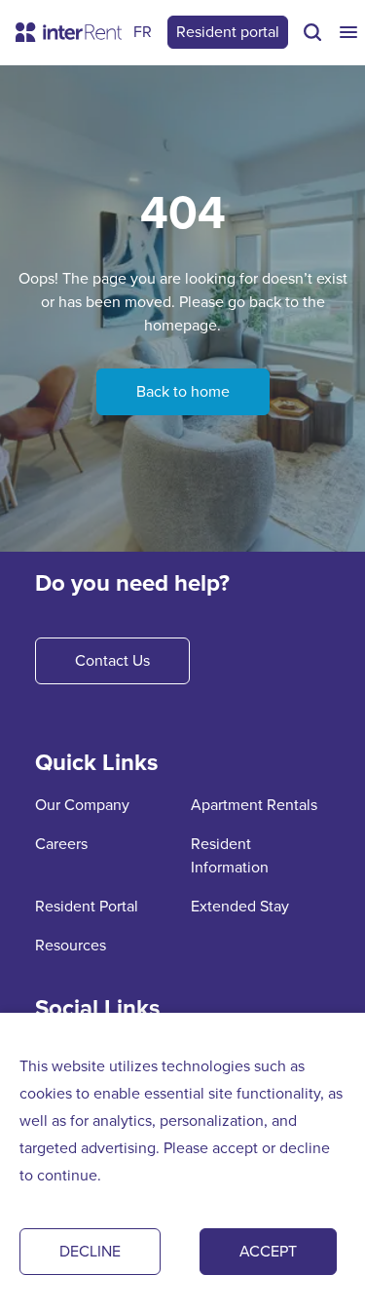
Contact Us (112, 660)
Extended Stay (240, 906)
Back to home (183, 391)
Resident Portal (86, 906)
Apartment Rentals (254, 804)
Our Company (82, 804)
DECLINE (90, 1251)
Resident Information (230, 855)
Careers (61, 843)
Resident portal (227, 31)
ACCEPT (268, 1251)
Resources (70, 945)
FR (142, 31)
